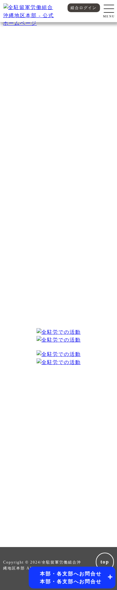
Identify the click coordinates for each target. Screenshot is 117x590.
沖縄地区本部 (59, 45)
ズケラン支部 (20, 61)
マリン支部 (59, 61)
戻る (58, 127)
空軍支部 (97, 61)
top (104, 561)
